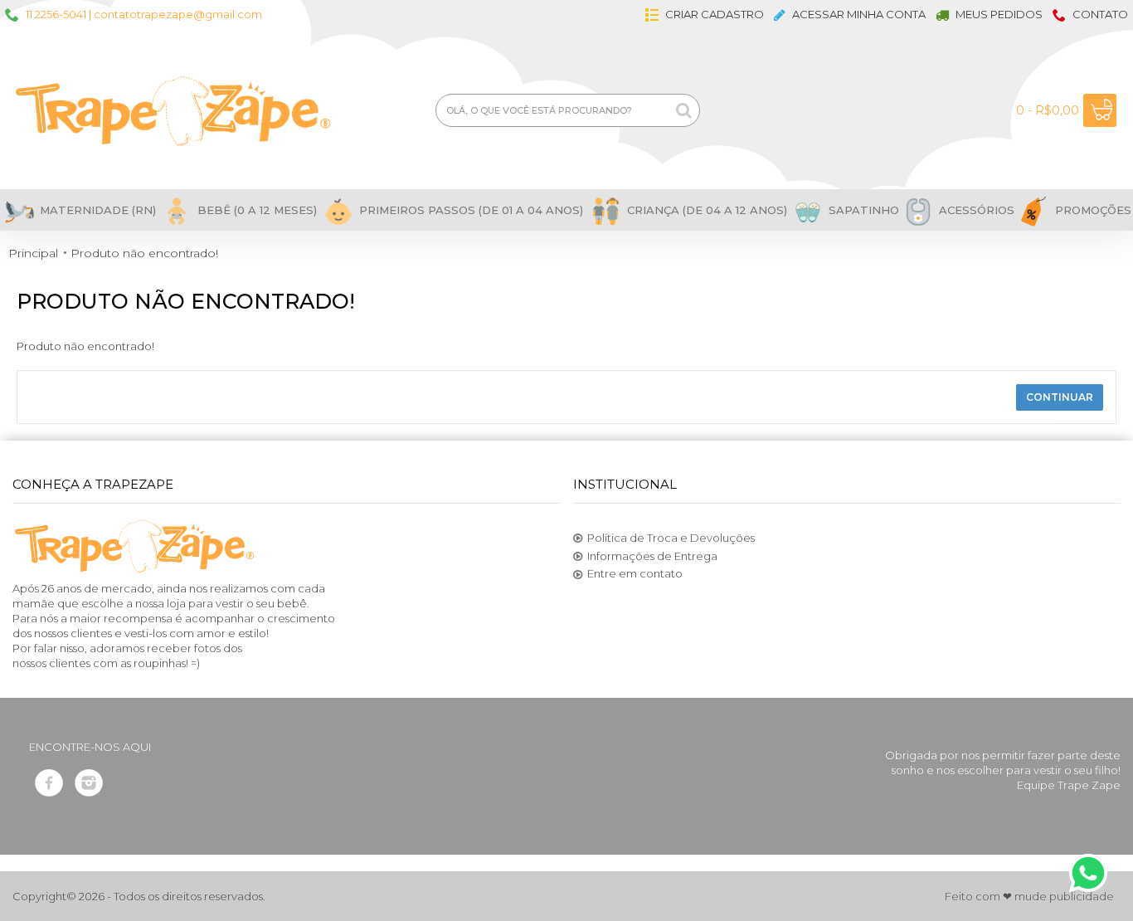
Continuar (1059, 397)
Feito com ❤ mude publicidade (1029, 896)
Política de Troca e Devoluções (671, 537)
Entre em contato (635, 573)
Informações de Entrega (652, 556)
